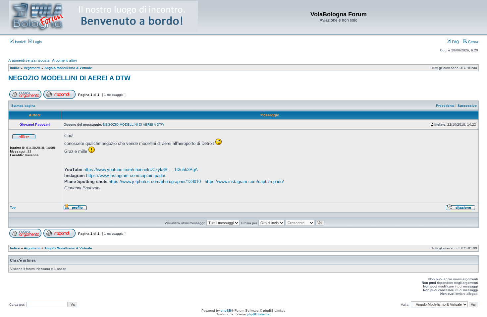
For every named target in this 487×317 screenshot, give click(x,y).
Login (37, 42)
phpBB (226, 310)
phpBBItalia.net (259, 314)
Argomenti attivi (64, 60)
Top (13, 207)
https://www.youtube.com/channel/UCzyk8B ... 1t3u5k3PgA (140, 169)
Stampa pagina (23, 105)
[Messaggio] (432, 124)
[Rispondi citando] (460, 209)
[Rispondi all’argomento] (59, 97)
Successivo (467, 105)
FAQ (455, 42)
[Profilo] (75, 209)
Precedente (445, 105)
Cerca (472, 42)
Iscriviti (20, 42)
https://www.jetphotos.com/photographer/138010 (155, 181)
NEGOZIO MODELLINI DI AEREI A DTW (69, 78)
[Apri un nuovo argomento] (25, 97)
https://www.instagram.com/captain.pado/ (125, 175)
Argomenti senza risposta (28, 60)
